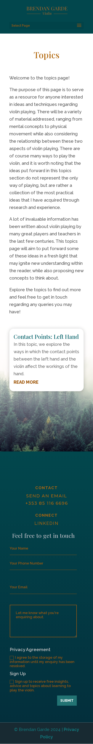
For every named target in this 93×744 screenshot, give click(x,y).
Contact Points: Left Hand (46, 336)
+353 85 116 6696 (46, 503)
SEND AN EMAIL (46, 495)
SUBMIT (67, 701)
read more (26, 382)
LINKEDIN (46, 523)
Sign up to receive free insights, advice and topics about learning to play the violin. (40, 685)
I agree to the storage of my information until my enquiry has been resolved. (42, 661)
